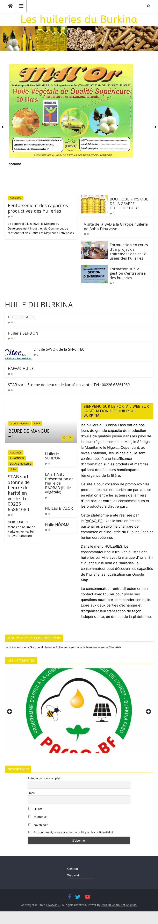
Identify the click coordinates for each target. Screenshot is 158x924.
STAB (37, 423)
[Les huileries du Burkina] (10, 6)
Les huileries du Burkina (79, 19)
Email (31, 793)
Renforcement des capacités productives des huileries (38, 208)
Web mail (73, 875)
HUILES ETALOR (22, 316)
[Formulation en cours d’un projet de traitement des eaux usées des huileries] (94, 243)
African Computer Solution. (119, 904)
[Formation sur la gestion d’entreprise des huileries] (94, 267)
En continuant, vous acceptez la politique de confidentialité (73, 832)
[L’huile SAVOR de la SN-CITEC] (18, 348)
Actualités (15, 197)
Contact (72, 868)
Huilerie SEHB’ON (23, 333)
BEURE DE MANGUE (29, 431)
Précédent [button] (10, 712)
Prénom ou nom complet (44, 778)
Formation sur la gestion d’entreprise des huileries (128, 273)
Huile (13, 469)
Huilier (37, 808)
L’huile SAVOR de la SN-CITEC (59, 349)
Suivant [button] (148, 712)
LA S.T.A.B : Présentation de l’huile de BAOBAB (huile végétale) (59, 483)
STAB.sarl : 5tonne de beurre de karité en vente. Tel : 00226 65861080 (69, 384)
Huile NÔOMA (57, 524)
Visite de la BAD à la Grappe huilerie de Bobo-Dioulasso (116, 226)
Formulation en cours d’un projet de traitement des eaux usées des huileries (129, 251)
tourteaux (40, 817)
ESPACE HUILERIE (20, 463)
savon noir (40, 825)
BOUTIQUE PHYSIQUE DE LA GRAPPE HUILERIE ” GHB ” (129, 203)
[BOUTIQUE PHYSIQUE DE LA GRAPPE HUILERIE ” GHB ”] (94, 198)
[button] (79, 115)
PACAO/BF (53, 904)
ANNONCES (17, 458)
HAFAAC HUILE (20, 368)
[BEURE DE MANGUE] (41, 406)
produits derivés (19, 423)
